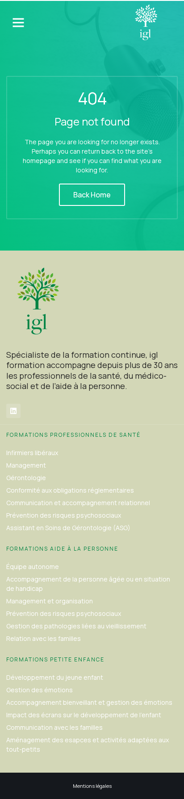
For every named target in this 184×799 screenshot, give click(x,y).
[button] (18, 22)
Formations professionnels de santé (73, 435)
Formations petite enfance (55, 659)
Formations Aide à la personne (62, 548)
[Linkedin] (13, 411)
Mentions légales (92, 785)
